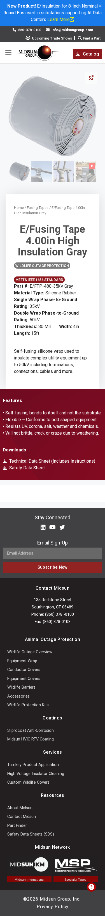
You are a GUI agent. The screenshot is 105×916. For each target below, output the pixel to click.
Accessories (18, 696)
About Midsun (19, 808)
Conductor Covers (23, 669)
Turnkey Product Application (33, 764)
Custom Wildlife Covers (28, 782)
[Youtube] (52, 527)
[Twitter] (62, 527)
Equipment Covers (23, 678)
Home (19, 208)
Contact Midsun (21, 816)
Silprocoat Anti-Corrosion (30, 730)
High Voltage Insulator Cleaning (35, 773)
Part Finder (17, 825)
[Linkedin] (43, 527)
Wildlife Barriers (21, 687)
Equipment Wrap (22, 661)
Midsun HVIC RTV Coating (30, 739)
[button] (8, 53)
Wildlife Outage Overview (29, 652)
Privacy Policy (53, 906)
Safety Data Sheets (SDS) (30, 834)
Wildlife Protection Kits (28, 705)
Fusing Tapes (37, 208)
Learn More (58, 19)
